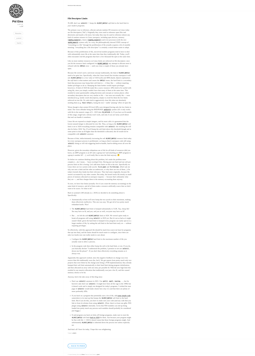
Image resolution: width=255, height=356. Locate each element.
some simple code (124, 296)
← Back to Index (77, 346)
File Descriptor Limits (77, 18)
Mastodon (18, 33)
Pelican (83, 354)
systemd (18, 38)
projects (74, 333)
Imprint (19, 43)
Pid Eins (17, 21)
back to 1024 (94, 317)
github (98, 354)
